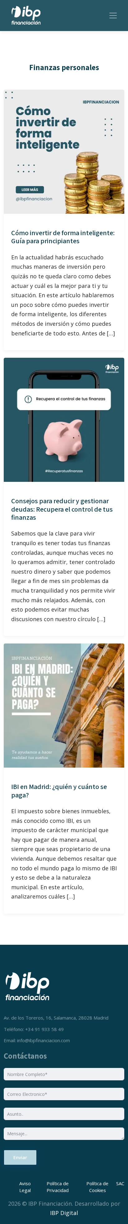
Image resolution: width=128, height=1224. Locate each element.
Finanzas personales (64, 67)
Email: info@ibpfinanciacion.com (37, 1040)
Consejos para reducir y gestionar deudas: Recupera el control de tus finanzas (62, 509)
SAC (120, 1183)
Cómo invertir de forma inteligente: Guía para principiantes (63, 236)
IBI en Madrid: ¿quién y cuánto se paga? (59, 790)
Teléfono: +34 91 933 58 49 (34, 1029)
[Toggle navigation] (113, 15)
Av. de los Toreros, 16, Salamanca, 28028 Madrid (56, 1018)
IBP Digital (64, 1213)
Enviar (20, 1157)
